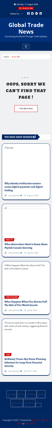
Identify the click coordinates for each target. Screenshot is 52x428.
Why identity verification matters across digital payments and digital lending (23, 187)
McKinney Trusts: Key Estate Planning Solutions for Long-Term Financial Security (25, 362)
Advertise (41, 392)
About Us (21, 392)
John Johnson (14, 195)
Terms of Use (29, 401)
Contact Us (12, 392)
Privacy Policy (17, 401)
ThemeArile (30, 423)
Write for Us (31, 392)
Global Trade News (26, 28)
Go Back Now (27, 108)
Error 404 (16, 57)
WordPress (37, 420)
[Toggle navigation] (26, 46)
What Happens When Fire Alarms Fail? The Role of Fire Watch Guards (25, 303)
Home (6, 57)
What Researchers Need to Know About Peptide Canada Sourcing (26, 246)
